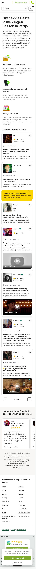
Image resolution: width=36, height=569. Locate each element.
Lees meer (7, 443)
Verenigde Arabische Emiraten (8, 517)
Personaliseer (17, 562)
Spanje (4, 512)
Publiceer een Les (21, 2)
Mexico (20, 501)
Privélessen (5, 529)
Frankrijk (4, 498)
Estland (20, 494)
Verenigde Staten (23, 516)
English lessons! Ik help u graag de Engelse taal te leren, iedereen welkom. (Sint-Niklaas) (18, 424)
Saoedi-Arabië (22, 509)
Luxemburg (5, 501)
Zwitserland (5, 522)
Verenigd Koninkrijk (24, 512)
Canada (20, 486)
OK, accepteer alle (17, 558)
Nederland (5, 505)
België (4, 486)
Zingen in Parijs (21, 529)
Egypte (4, 494)
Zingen (13, 529)
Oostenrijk (21, 505)
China (4, 490)
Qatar (4, 509)
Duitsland (21, 490)
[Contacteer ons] (32, 2)
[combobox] (14, 8)
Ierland (20, 498)
